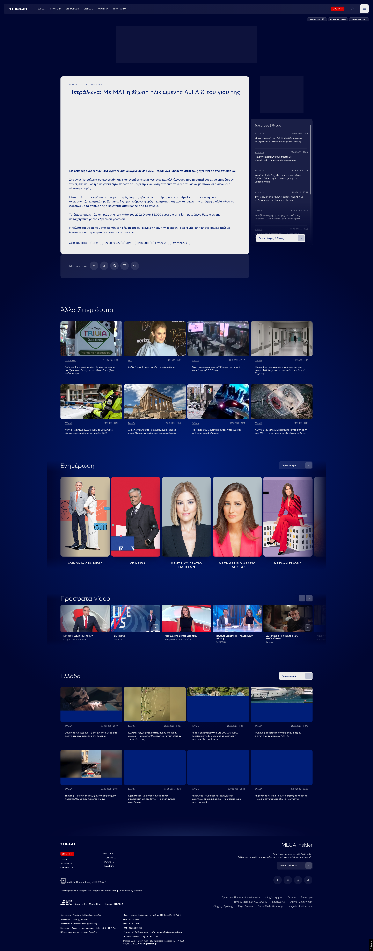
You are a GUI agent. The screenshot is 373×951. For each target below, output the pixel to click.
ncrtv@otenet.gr (148, 944)
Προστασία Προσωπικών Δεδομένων (241, 897)
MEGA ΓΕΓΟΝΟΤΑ (112, 243)
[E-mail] (124, 265)
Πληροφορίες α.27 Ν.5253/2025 (250, 901)
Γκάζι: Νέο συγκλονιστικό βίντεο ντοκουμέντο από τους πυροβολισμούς (217, 431)
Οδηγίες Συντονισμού (301, 901)
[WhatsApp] (114, 265)
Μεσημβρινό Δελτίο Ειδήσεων (181, 635)
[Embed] (134, 265)
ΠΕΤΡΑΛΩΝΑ (160, 243)
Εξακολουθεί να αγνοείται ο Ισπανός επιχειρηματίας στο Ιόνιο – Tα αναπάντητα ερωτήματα (151, 798)
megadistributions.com (301, 906)
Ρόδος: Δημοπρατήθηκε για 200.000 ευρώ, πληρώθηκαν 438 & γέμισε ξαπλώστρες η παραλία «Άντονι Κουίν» (215, 736)
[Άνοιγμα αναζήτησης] (352, 8)
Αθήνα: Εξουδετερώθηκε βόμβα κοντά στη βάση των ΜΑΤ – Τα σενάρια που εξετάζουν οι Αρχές (281, 431)
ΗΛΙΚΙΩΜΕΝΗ (143, 243)
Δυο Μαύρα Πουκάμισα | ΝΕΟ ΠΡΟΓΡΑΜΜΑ (282, 637)
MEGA (95, 243)
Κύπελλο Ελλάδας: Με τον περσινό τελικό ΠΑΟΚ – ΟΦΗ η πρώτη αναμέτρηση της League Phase (278, 178)
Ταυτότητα (307, 897)
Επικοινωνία (278, 901)
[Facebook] (94, 265)
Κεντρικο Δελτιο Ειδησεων (186, 565)
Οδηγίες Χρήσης (274, 897)
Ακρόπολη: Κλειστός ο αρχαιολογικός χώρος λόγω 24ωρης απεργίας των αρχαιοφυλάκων (152, 431)
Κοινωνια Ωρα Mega (85, 563)
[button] (364, 8)
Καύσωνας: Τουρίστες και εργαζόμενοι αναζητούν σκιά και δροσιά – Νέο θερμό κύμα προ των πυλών (216, 798)
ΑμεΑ (128, 243)
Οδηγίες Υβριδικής (223, 906)
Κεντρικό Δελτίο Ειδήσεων (78, 635)
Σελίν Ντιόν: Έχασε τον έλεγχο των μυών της (152, 366)
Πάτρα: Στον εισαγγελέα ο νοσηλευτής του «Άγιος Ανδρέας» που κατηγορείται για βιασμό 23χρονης (280, 370)
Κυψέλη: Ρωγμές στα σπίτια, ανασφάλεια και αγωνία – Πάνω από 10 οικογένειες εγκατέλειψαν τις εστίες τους (154, 736)
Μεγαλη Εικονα (288, 563)
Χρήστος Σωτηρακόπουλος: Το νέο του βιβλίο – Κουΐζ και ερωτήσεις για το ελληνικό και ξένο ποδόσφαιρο (91, 370)
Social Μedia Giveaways (271, 906)
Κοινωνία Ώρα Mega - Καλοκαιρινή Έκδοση (234, 637)
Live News (135, 563)
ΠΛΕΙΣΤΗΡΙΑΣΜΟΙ (180, 243)
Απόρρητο (371, 945)
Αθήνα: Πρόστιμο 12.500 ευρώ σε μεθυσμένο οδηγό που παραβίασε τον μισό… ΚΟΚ (89, 431)
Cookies (292, 897)
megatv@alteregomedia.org (169, 932)
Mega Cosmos (245, 906)
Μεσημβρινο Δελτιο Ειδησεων (237, 565)
